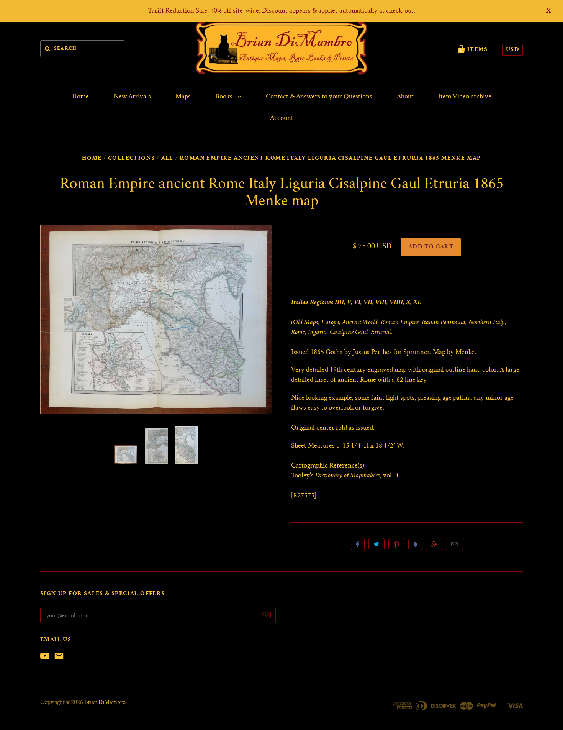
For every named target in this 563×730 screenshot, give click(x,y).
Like (358, 544)
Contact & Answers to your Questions (319, 97)
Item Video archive (464, 97)
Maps (183, 97)
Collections (131, 158)
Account (281, 118)
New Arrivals (132, 97)
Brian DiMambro (105, 702)
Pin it (396, 544)
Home (80, 97)
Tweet (376, 544)
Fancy (415, 544)
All (167, 158)
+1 (434, 544)
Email (454, 544)
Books (224, 97)
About (405, 97)
